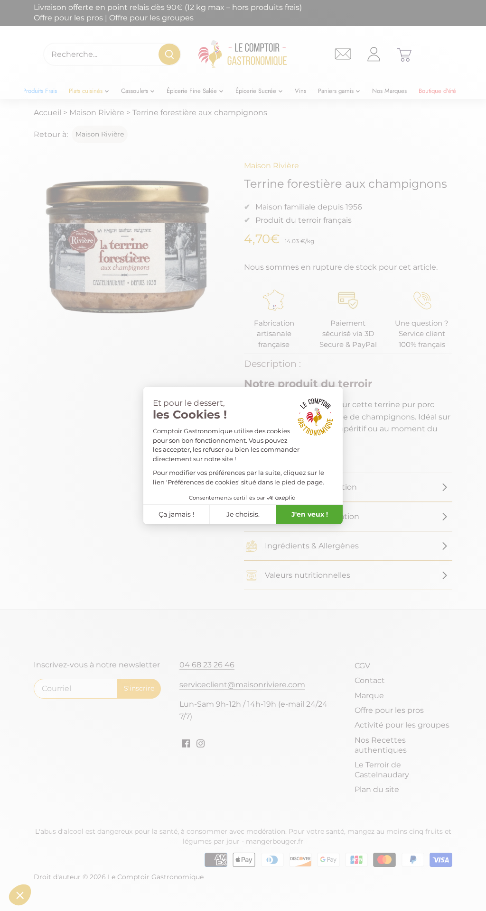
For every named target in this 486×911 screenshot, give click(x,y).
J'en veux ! (309, 514)
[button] (20, 895)
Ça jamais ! (177, 514)
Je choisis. (243, 514)
